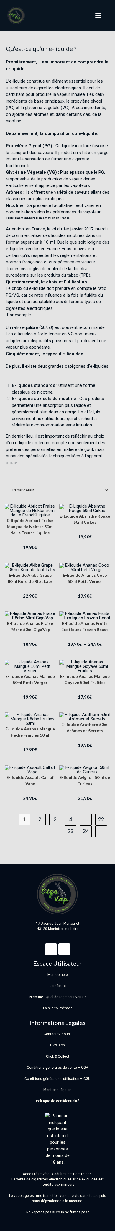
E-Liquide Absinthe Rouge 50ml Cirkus (85, 519)
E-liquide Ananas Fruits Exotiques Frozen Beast (84, 626)
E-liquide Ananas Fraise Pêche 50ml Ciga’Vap (30, 626)
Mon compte (57, 975)
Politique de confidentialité (57, 1101)
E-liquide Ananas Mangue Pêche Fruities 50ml (30, 731)
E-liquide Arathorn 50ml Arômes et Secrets (85, 727)
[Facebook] (51, 949)
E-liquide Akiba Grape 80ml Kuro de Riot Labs (30, 578)
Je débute (58, 986)
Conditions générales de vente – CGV (57, 1068)
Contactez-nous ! (58, 1034)
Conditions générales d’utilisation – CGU (57, 1079)
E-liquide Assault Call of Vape (30, 780)
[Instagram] (64, 949)
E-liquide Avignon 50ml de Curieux (85, 780)
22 (101, 819)
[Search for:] (105, 15)
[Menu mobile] (96, 15)
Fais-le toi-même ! (57, 1008)
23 (70, 831)
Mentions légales (57, 1090)
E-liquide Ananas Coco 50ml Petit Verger (85, 578)
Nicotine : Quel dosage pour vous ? (57, 997)
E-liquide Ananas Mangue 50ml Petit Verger (30, 679)
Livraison (57, 1045)
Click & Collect (57, 1056)
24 (86, 831)
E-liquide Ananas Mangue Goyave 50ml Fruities (85, 679)
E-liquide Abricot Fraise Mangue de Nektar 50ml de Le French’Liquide (30, 526)
